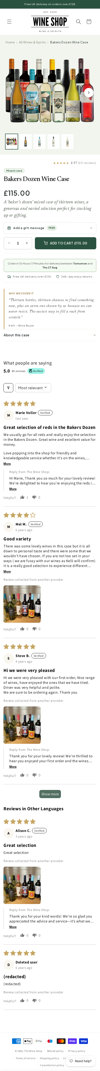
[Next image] (88, 92)
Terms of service (25, 1058)
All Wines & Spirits (32, 42)
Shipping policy (49, 1058)
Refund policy (55, 1051)
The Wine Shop (33, 1051)
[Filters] (8, 387)
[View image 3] (39, 141)
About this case (17, 335)
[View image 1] (12, 141)
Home (10, 42)
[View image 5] (67, 141)
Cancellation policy (52, 1065)
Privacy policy (76, 1051)
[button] (9, 22)
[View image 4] (53, 141)
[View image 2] (26, 141)
